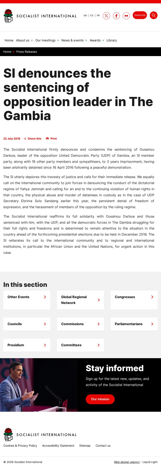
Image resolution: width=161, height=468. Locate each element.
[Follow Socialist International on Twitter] (106, 15)
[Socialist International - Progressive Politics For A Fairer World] (40, 15)
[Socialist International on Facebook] (116, 15)
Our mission (100, 399)
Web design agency (127, 462)
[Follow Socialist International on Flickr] (126, 15)
